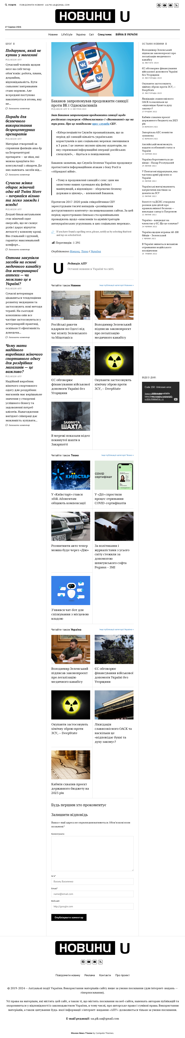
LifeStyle (66, 34)
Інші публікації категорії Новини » (117, 285)
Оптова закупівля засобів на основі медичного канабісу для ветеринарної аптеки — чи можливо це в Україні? (23, 270)
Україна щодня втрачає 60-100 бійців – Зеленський (160, 233)
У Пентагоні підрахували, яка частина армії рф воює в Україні (159, 175)
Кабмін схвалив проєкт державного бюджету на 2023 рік (70, 788)
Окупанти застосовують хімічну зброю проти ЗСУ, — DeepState (113, 384)
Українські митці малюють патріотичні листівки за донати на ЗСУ (158, 190)
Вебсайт (55, 901)
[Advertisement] (163, 316)
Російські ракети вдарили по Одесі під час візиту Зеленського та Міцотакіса (69, 330)
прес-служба (100, 124)
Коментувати (57, 833)
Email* (54, 888)
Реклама (89, 975)
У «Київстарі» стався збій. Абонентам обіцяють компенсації (68, 498)
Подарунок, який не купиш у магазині (23, 52)
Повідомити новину (32, 4)
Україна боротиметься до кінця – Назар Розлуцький (158, 161)
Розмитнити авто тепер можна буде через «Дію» (70, 547)
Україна (80, 34)
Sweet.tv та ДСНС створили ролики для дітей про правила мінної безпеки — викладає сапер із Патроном (159, 206)
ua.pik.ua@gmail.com (57, 4)
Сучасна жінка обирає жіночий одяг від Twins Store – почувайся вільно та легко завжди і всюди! (23, 194)
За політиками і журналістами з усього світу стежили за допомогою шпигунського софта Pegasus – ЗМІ (112, 556)
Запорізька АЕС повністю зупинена (157, 134)
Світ (91, 34)
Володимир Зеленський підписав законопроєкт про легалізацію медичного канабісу (113, 330)
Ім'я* (53, 876)
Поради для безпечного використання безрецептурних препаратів (20, 125)
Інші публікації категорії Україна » (117, 629)
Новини (53, 34)
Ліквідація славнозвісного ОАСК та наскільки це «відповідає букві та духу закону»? (113, 733)
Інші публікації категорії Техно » (118, 455)
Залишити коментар (19, 108)
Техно (84, 251)
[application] (160, 392)
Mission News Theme (81, 1033)
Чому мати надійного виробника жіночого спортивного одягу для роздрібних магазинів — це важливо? (24, 358)
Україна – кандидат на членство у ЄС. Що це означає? (160, 222)
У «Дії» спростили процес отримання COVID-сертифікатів (110, 498)
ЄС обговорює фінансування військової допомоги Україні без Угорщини (70, 386)
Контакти (105, 975)
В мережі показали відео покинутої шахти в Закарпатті (70, 439)
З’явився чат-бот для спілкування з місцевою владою (70, 614)
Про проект (122, 975)
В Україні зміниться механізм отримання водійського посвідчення (160, 247)
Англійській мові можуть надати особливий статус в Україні (158, 147)
